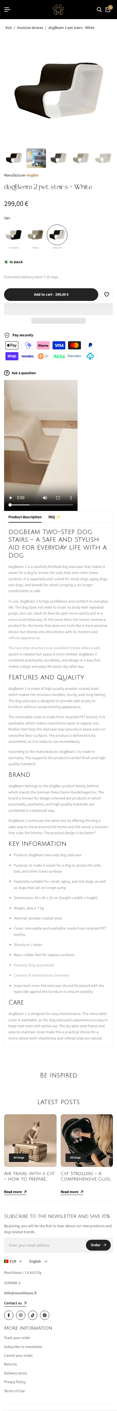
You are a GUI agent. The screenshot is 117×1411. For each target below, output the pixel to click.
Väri (7, 217)
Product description (25, 516)
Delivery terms (15, 1373)
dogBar (32, 175)
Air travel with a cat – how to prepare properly (29, 1179)
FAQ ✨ (54, 516)
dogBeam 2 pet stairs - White (71, 27)
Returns (10, 1364)
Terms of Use (14, 1390)
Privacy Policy (15, 1381)
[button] (58, 309)
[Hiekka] (35, 234)
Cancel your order (18, 1355)
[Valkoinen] (57, 234)
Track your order (17, 1337)
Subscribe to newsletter (23, 1346)
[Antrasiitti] (13, 234)
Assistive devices (30, 27)
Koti (8, 27)
